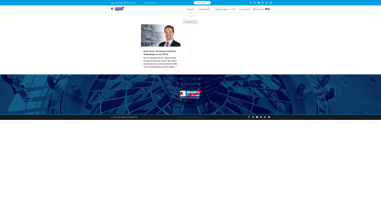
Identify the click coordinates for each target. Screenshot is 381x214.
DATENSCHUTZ (198, 117)
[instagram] (263, 3)
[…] (176, 66)
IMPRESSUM (189, 117)
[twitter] (255, 3)
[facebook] (251, 3)
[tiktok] (267, 3)
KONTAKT (181, 117)
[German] (266, 9)
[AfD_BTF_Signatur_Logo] (117, 7)
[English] (269, 9)
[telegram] (271, 3)
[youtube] (259, 3)
